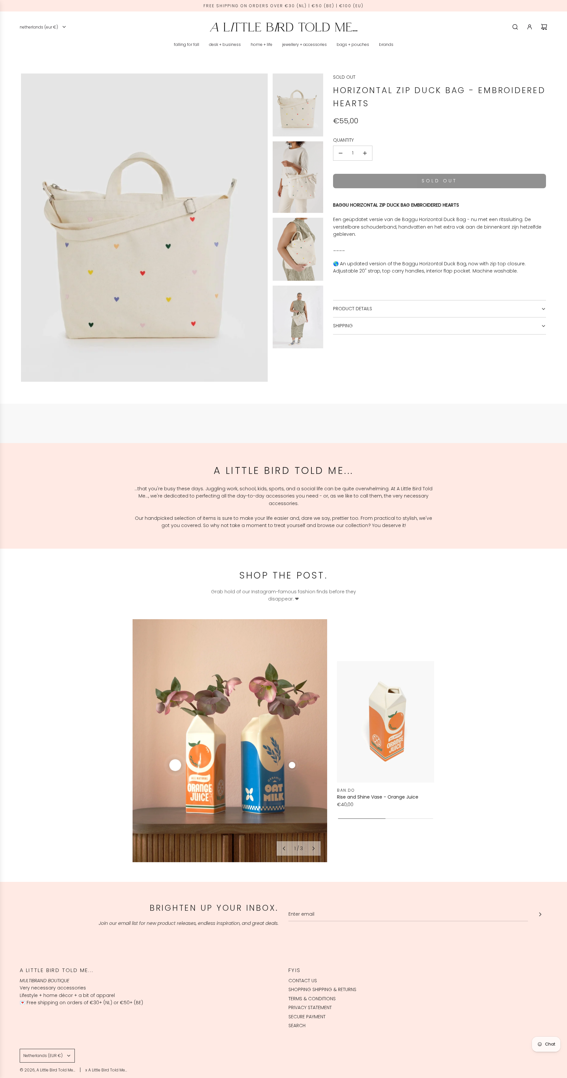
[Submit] (540, 914)
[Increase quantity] (365, 153)
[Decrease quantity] (340, 153)
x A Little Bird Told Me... (106, 1070)
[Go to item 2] (292, 765)
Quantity (343, 140)
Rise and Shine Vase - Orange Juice (377, 797)
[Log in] (529, 27)
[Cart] (544, 27)
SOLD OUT (344, 77)
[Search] (515, 27)
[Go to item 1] (175, 765)
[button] (284, 848)
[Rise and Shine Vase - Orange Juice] (385, 722)
